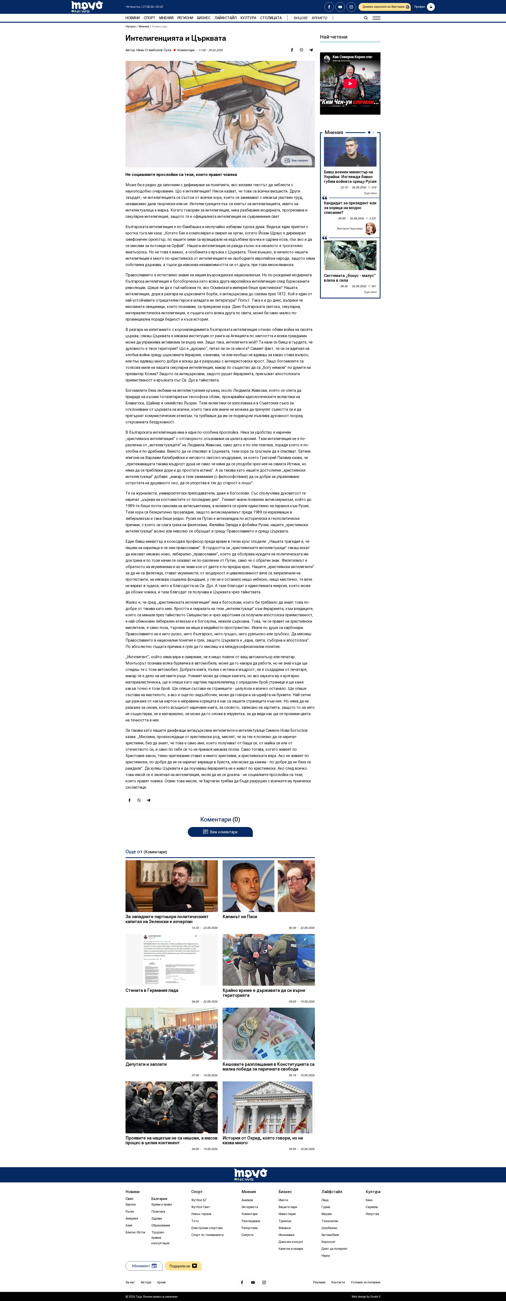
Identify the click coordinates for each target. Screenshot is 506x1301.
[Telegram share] (311, 50)
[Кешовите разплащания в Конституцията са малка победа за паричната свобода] (269, 1034)
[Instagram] (351, 7)
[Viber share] (301, 50)
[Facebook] (329, 7)
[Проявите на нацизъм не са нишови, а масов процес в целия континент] (172, 1107)
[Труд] (250, 1175)
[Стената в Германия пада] (172, 960)
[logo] (87, 7)
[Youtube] (340, 7)
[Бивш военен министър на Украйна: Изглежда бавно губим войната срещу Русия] (350, 152)
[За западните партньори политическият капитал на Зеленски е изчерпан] (172, 886)
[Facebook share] (292, 50)
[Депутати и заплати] (172, 1034)
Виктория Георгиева (350, 228)
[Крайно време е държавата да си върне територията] (269, 960)
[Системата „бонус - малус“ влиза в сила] (350, 255)
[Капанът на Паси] (269, 886)
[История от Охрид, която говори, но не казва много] (269, 1107)
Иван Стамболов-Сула (153, 50)
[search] (366, 18)
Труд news (370, 193)
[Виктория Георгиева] (370, 228)
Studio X (375, 1296)
